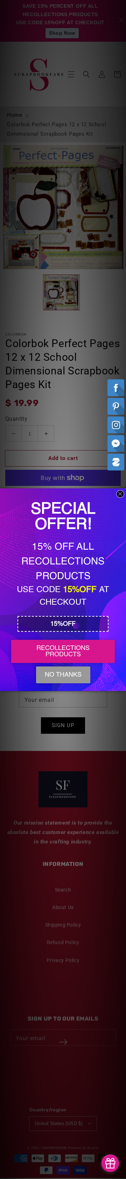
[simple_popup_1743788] (110, 1163)
